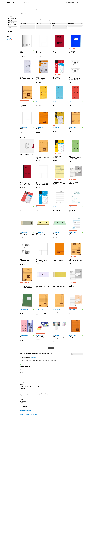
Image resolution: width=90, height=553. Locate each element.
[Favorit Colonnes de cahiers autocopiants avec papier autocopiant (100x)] (43, 305)
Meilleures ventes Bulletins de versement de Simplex (29, 411)
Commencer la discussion (78, 354)
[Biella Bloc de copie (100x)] (76, 279)
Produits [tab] (21, 13)
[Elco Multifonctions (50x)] (59, 71)
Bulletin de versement (12, 18)
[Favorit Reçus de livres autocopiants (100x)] (27, 97)
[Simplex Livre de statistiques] (27, 305)
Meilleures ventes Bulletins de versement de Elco (28, 414)
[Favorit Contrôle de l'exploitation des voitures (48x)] (27, 176)
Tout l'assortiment (10, 7)
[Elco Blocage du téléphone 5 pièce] (59, 176)
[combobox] (25, 31)
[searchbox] (58, 28)
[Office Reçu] (59, 122)
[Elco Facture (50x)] (43, 202)
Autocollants (10, 16)
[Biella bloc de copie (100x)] (76, 176)
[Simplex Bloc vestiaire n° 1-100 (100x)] (43, 279)
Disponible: (31, 30)
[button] (33, 50)
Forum (21, 355)
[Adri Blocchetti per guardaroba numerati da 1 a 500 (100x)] (76, 150)
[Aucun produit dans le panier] (82, 2)
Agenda (9, 14)
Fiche (9, 29)
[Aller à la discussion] (51, 360)
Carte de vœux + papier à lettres (12, 25)
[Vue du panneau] (80, 31)
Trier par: (21, 30)
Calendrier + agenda (11, 22)
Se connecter (71, 2)
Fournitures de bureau (10, 10)
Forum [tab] (25, 13)
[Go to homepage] (10, 2)
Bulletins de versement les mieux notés (26, 409)
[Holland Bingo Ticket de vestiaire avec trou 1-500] (27, 330)
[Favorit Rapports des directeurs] (76, 122)
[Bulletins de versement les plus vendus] (27, 147)
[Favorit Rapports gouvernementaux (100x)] (59, 202)
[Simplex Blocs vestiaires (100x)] (43, 227)
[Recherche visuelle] (63, 2)
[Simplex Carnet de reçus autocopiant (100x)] (76, 227)
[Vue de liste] (82, 31)
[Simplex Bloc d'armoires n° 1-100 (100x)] (27, 227)
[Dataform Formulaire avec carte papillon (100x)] (27, 45)
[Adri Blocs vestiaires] (43, 97)
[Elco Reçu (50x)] (59, 150)
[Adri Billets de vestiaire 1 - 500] (27, 71)
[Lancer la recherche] (21, 2)
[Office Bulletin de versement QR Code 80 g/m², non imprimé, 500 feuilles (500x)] (43, 176)
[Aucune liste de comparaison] (77, 2)
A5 (52, 19)
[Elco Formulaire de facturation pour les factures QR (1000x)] (43, 71)
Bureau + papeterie (31, 7)
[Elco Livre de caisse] (76, 45)
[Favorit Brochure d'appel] (59, 253)
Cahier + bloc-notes (11, 20)
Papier (9, 33)
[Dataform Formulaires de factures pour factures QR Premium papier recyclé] (43, 253)
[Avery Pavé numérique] (43, 330)
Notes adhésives (10, 31)
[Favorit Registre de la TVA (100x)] (59, 305)
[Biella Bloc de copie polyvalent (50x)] (76, 305)
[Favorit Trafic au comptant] (76, 330)
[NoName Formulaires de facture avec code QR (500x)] (43, 45)
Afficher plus (51, 347)
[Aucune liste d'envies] (80, 2)
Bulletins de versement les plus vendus (26, 407)
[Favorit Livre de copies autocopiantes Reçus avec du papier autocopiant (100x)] (27, 279)
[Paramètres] (67, 2)
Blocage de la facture (45, 19)
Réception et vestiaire (24, 19)
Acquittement (32, 19)
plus (40, 380)
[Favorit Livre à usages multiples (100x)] (76, 253)
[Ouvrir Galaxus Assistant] (75, 2)
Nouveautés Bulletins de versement (26, 410)
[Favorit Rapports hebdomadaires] (43, 122)
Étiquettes (10, 27)
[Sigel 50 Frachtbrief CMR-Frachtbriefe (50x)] (59, 330)
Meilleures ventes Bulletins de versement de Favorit (29, 413)
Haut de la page (80, 347)
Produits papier (9, 12)
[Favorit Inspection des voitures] (59, 45)
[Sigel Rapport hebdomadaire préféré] (43, 150)
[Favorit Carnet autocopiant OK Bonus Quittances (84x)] (76, 202)
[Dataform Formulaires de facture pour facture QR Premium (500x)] (76, 71)
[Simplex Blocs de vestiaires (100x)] (59, 227)
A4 (38, 19)
